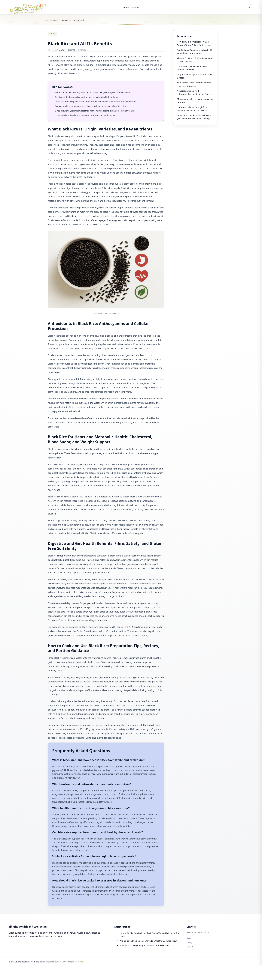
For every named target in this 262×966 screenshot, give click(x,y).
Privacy (189, 942)
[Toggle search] (250, 7)
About (189, 938)
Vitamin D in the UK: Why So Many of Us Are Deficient (145, 945)
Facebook (202, 932)
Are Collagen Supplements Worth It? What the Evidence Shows (149, 941)
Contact (190, 947)
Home (126, 7)
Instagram (191, 932)
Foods (55, 20)
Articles (135, 7)
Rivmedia (80, 962)
